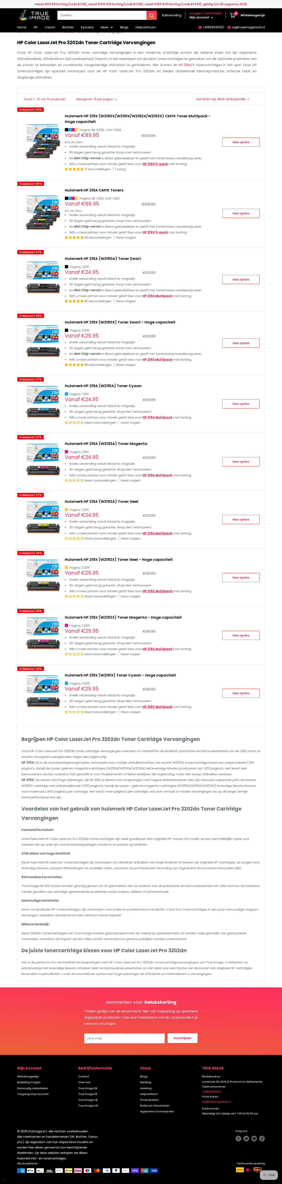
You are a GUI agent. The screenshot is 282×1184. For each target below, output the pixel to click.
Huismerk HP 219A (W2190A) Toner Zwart (103, 258)
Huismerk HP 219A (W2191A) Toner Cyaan (103, 385)
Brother (68, 27)
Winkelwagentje (28, 1076)
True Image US (88, 1106)
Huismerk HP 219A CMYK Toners (94, 190)
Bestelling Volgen (28, 1082)
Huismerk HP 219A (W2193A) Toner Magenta (106, 443)
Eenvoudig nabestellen (32, 1088)
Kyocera (87, 27)
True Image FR (87, 1094)
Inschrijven (182, 1038)
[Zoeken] (151, 15)
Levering (146, 1088)
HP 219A (184, 65)
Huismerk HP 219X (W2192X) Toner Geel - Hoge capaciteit (119, 559)
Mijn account (200, 17)
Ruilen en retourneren (154, 1106)
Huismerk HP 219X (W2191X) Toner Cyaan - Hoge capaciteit (120, 675)
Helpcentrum (146, 27)
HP (36, 27)
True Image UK (88, 1100)
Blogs (124, 27)
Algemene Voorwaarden (157, 1111)
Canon (50, 27)
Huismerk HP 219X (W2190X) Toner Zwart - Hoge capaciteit (120, 322)
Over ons (84, 1082)
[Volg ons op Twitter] (246, 1138)
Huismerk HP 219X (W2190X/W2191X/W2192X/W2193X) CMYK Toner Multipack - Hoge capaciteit (138, 118)
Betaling (145, 1082)
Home (21, 27)
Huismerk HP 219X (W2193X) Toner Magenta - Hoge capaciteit (123, 617)
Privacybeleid (149, 1100)
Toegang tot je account (33, 1094)
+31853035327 (213, 27)
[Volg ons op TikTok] (262, 1138)
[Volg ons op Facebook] (238, 1138)
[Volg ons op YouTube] (254, 1138)
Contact (83, 1076)
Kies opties (241, 142)
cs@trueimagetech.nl (248, 27)
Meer (104, 27)
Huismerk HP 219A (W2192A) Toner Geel (101, 501)
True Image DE (88, 1088)
